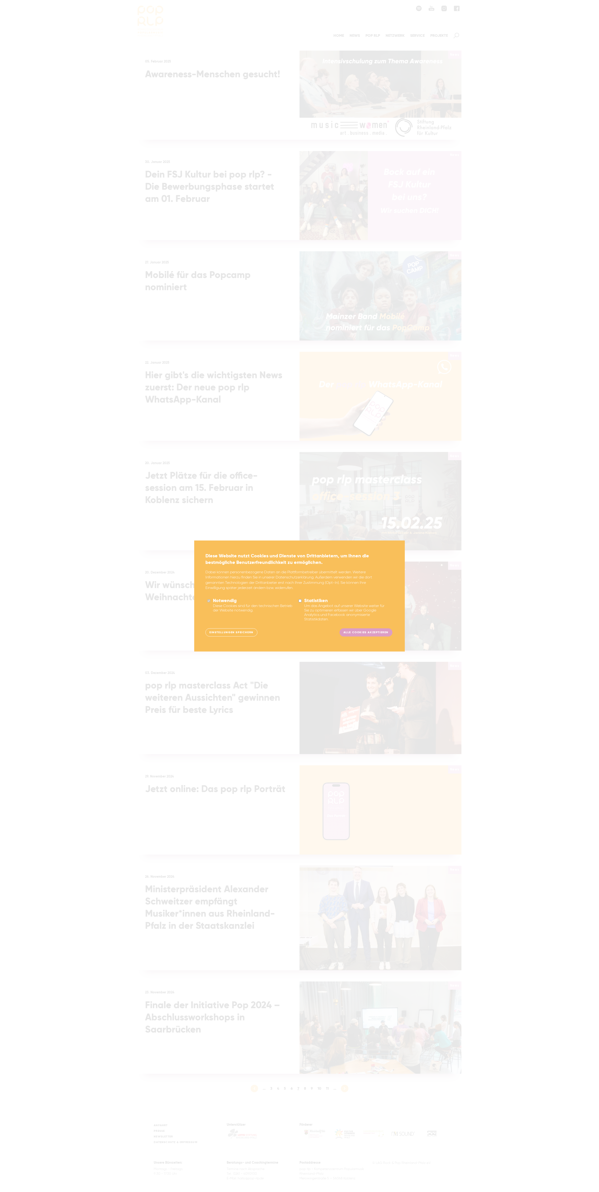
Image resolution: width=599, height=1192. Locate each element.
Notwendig (225, 601)
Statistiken (316, 601)
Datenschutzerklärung (295, 577)
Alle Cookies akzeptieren (365, 632)
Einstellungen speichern (231, 632)
